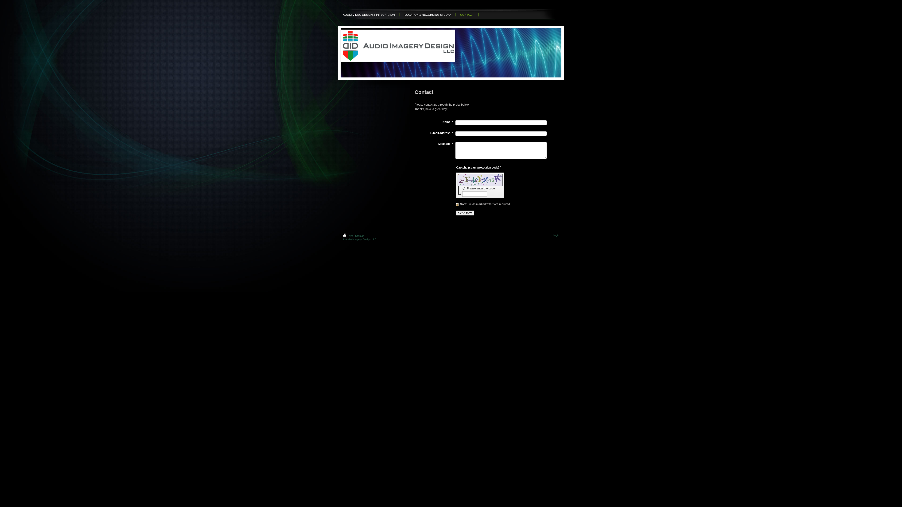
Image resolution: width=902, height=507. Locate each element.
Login (556, 235)
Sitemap (359, 235)
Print (350, 235)
